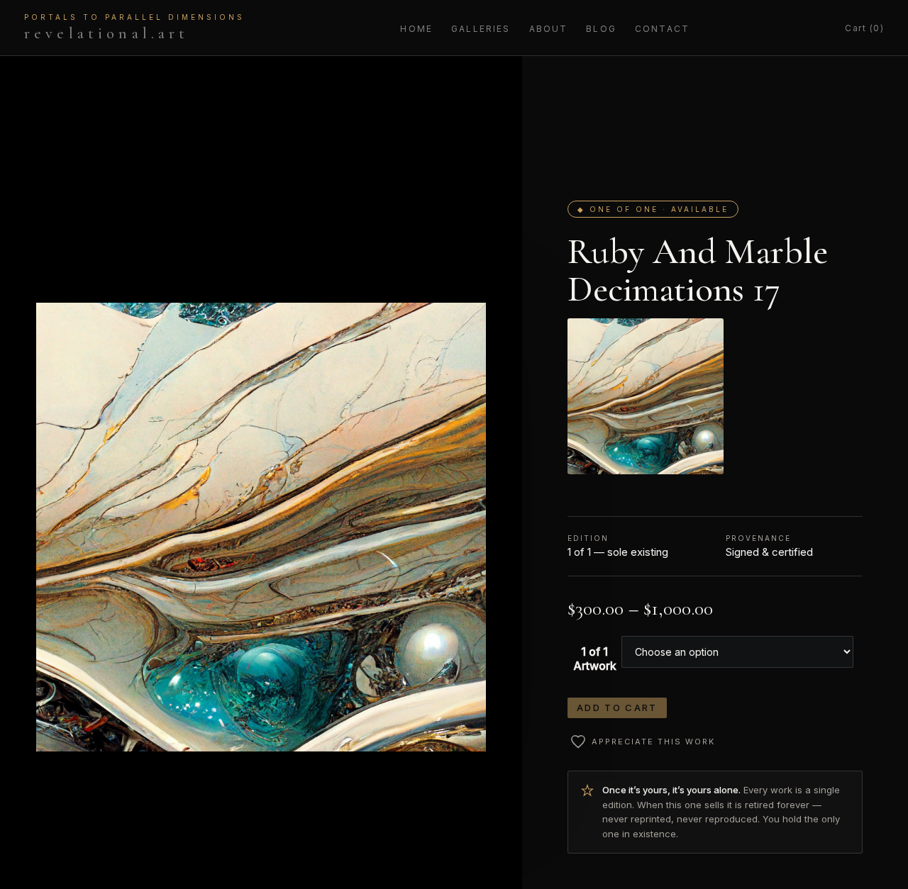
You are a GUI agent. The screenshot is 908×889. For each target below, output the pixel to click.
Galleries (480, 28)
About (548, 28)
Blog (601, 28)
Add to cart (617, 707)
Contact (662, 28)
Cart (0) (864, 28)
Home (416, 28)
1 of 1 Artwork (594, 658)
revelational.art (134, 28)
